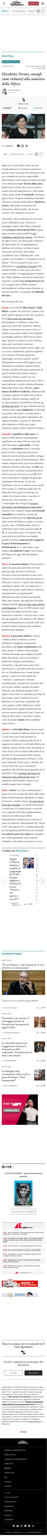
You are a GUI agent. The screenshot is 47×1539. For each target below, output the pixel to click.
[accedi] (42, 3)
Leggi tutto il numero (23, 1212)
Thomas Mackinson (11, 1033)
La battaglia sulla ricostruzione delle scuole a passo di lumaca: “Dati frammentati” (16, 1075)
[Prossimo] (42, 881)
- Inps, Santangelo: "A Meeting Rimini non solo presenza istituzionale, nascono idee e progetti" (23, 1233)
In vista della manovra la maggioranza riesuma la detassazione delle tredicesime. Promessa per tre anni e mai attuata (17, 1049)
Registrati (33, 1373)
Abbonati (33, 3)
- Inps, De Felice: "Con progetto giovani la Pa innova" (22, 1246)
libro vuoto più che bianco (20, 318)
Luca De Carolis (9, 1008)
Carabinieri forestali (26, 266)
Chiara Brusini (9, 1061)
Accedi (13, 1373)
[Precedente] (5, 881)
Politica (7, 56)
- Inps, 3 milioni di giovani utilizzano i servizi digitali (21, 1250)
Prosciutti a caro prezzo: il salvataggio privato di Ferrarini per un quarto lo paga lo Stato (15, 1022)
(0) (31, 904)
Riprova (24, 1431)
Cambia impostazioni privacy (15, 1459)
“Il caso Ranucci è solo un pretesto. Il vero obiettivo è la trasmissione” (23, 966)
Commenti (9, 146)
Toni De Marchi (14, 90)
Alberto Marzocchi (15, 904)
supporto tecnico (34, 1421)
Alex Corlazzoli (10, 1086)
